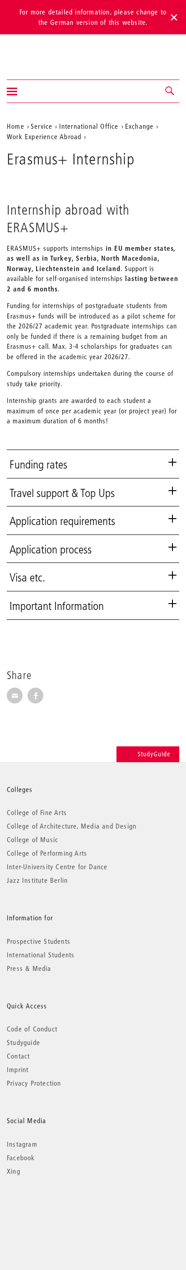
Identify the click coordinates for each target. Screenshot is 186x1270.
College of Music (32, 839)
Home (15, 126)
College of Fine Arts (37, 812)
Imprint (17, 1069)
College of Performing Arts (47, 853)
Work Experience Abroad (44, 136)
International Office (89, 126)
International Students (40, 954)
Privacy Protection (34, 1082)
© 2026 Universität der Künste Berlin (54, 1209)
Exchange (139, 126)
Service (41, 126)
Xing (13, 1171)
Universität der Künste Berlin (42, 51)
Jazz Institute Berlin (37, 880)
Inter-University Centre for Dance (57, 866)
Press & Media (29, 968)
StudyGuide (154, 754)
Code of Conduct (32, 1028)
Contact (18, 1055)
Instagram (22, 1143)
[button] (170, 91)
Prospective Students (38, 941)
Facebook (21, 1157)
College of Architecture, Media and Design (71, 825)
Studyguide (23, 1042)
